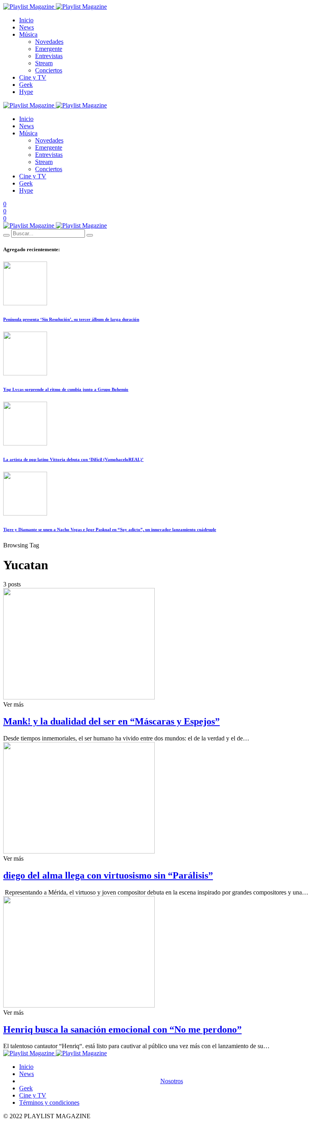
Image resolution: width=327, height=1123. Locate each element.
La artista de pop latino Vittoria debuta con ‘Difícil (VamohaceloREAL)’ (73, 459)
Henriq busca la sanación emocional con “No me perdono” (122, 1029)
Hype (26, 91)
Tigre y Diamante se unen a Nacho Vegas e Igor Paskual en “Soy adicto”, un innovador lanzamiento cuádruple (109, 529)
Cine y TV (32, 77)
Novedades (49, 41)
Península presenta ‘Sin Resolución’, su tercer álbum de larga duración (71, 319)
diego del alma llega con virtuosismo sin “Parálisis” (108, 875)
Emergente (48, 48)
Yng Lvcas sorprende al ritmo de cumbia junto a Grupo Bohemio (65, 389)
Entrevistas (49, 56)
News (26, 27)
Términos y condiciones (49, 1102)
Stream (44, 63)
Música (28, 34)
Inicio (26, 20)
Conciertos (48, 70)
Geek (26, 84)
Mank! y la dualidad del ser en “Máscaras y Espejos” (111, 721)
